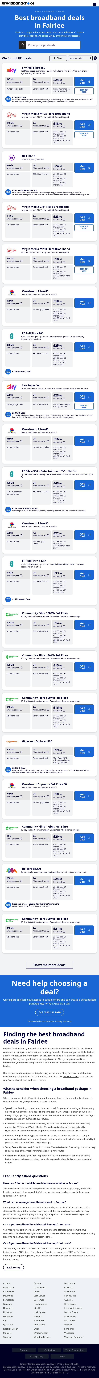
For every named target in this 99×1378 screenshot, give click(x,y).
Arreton (7, 1283)
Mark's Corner (71, 1312)
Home (37, 11)
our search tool (71, 1076)
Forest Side (8, 1299)
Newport (38, 1316)
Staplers (7, 1332)
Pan (5, 1320)
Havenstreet (40, 1303)
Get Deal (82, 81)
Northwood (70, 1316)
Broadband (49, 11)
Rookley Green (10, 1328)
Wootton (7, 1336)
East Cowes (39, 1295)
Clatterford (8, 1291)
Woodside (69, 1332)
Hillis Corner (70, 1303)
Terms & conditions (74, 1350)
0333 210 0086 (72, 1363)
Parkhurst (39, 1320)
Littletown (8, 1312)
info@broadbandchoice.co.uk (40, 1363)
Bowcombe (9, 1287)
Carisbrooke (40, 1287)
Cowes (37, 1291)
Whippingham (41, 1332)
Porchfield (69, 1320)
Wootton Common (73, 1336)
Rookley (68, 1324)
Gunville (68, 1299)
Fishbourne (70, 1295)
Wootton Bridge (42, 1336)
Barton (37, 1283)
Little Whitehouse (73, 1308)
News (62, 1356)
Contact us (49, 1350)
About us (24, 1350)
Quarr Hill (8, 1324)
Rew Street (39, 1324)
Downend (8, 1295)
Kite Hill (38, 1308)
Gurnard (7, 1303)
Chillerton (69, 1287)
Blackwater (70, 1283)
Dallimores (69, 1291)
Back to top (13, 1267)
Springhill (69, 1328)
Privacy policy (36, 1356)
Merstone (8, 1316)
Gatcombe (39, 1299)
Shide (36, 1328)
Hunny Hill (8, 1308)
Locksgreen (40, 1312)
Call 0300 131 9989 (50, 1012)
